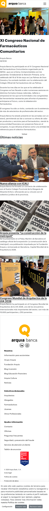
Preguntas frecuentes (13, 436)
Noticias (7, 383)
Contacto (8, 426)
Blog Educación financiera (15, 373)
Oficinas (7, 431)
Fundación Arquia (12, 364)
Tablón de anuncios (12, 449)
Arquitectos (9, 395)
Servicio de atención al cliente (17, 445)
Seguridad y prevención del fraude (19, 440)
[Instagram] (27, 345)
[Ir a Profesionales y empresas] (17, 4)
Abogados (8, 400)
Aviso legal (8, 473)
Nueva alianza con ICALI (14, 183)
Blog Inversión (10, 369)
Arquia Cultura (10, 378)
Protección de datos (11, 481)
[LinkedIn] (21, 345)
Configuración (7, 506)
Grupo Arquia (10, 360)
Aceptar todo (21, 506)
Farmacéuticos (10, 404)
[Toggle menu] (44, 4)
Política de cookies (10, 477)
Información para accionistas (17, 355)
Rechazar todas (36, 506)
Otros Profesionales (12, 414)
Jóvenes (7, 409)
